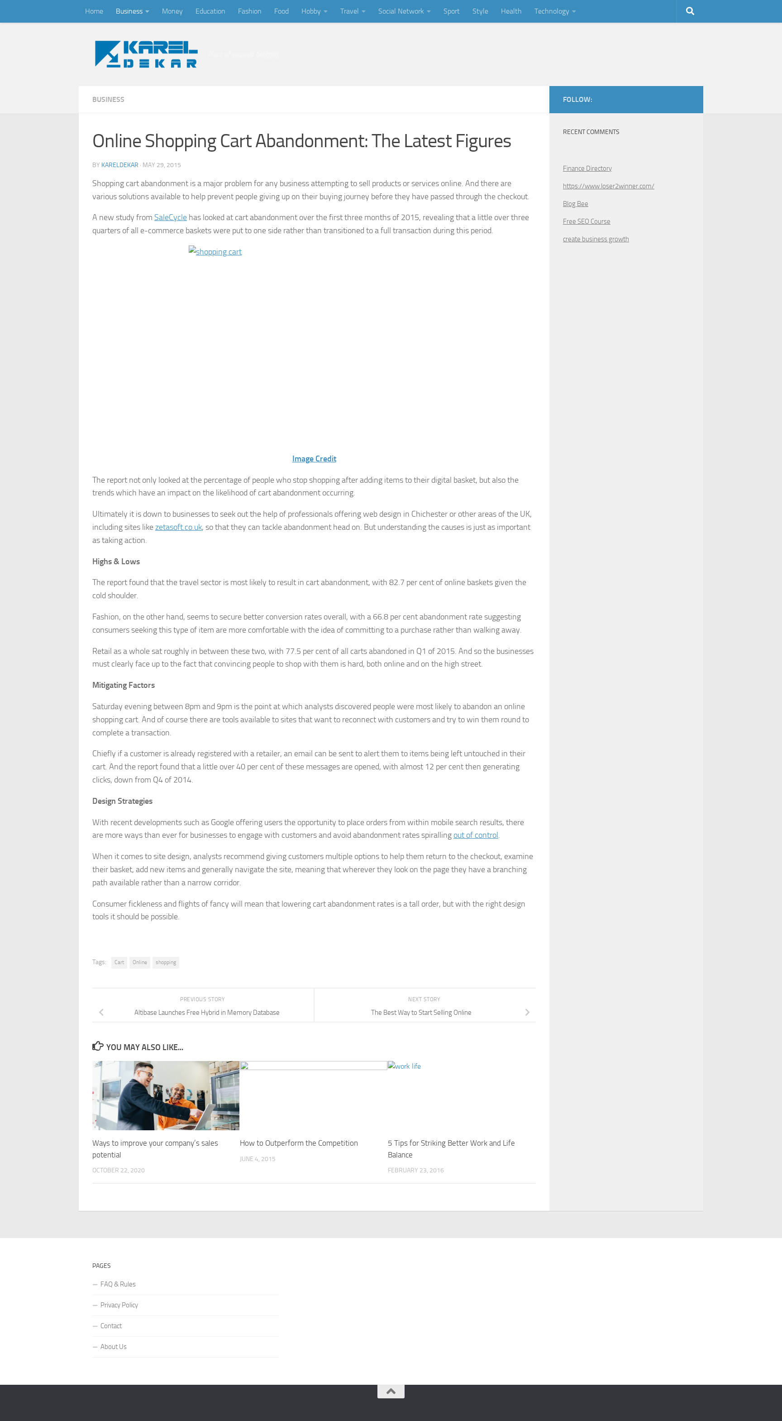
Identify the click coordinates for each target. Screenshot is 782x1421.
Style (480, 11)
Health (511, 11)
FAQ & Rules (118, 1284)
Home (94, 11)
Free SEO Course (586, 221)
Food (281, 11)
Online (140, 962)
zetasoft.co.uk (178, 527)
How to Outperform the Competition (299, 1142)
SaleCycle (170, 217)
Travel (349, 11)
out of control (475, 835)
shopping (166, 962)
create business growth (596, 239)
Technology (551, 11)
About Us (113, 1347)
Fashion (250, 11)
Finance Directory (587, 168)
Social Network (401, 11)
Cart (119, 962)
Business (129, 11)
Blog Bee (575, 204)
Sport (451, 11)
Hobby (311, 11)
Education (210, 11)
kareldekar (119, 165)
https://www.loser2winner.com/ (608, 186)
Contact (111, 1326)
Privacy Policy (119, 1305)
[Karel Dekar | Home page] (145, 54)
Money (172, 11)
